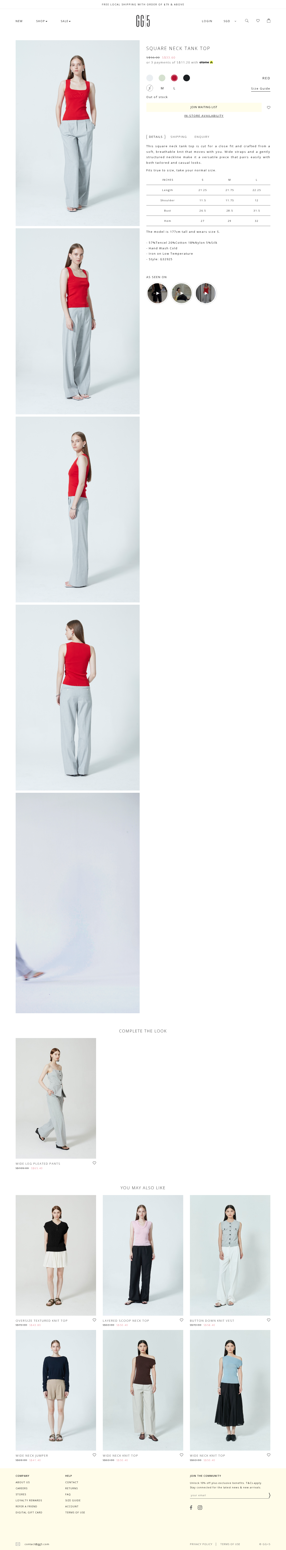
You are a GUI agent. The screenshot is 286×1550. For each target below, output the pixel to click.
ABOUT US (23, 1482)
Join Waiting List (204, 107)
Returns (71, 1488)
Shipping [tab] (178, 137)
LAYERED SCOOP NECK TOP (126, 1321)
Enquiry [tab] (202, 137)
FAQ (68, 1494)
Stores (21, 1494)
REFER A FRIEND (26, 1506)
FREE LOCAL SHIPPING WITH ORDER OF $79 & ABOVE (143, 4)
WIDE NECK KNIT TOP (120, 1456)
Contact (71, 1482)
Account (72, 1506)
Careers (21, 1488)
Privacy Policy (201, 1544)
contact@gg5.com (37, 1544)
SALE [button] (64, 21)
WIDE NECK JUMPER (32, 1456)
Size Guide (260, 88)
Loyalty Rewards (29, 1500)
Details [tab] (156, 137)
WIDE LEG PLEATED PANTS (38, 1164)
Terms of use (75, 1512)
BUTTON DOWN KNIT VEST (212, 1321)
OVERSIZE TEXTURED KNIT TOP (42, 1321)
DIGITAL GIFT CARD (29, 1512)
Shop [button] (40, 21)
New (19, 21)
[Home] (143, 26)
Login (207, 21)
